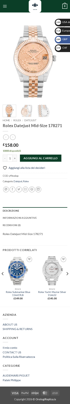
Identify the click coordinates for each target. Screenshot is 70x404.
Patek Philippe (12, 380)
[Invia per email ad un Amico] (25, 189)
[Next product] (6, 137)
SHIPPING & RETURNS (17, 329)
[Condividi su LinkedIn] (38, 189)
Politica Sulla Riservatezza (19, 356)
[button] (5, 6)
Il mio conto (10, 347)
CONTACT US (12, 352)
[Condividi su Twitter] (19, 189)
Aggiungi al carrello (41, 158)
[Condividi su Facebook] (12, 189)
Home (6, 120)
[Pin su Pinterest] (32, 189)
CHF (61, 47)
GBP (61, 39)
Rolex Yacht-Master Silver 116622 (52, 294)
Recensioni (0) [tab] (12, 225)
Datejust (30, 120)
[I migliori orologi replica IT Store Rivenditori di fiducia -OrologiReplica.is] (35, 6)
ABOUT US (10, 324)
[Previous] (8, 61)
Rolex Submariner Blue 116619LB (18, 294)
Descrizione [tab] (11, 210)
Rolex (17, 120)
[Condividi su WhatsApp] (6, 189)
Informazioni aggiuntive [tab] (20, 217)
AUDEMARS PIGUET (16, 375)
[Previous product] (12, 137)
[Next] (61, 61)
